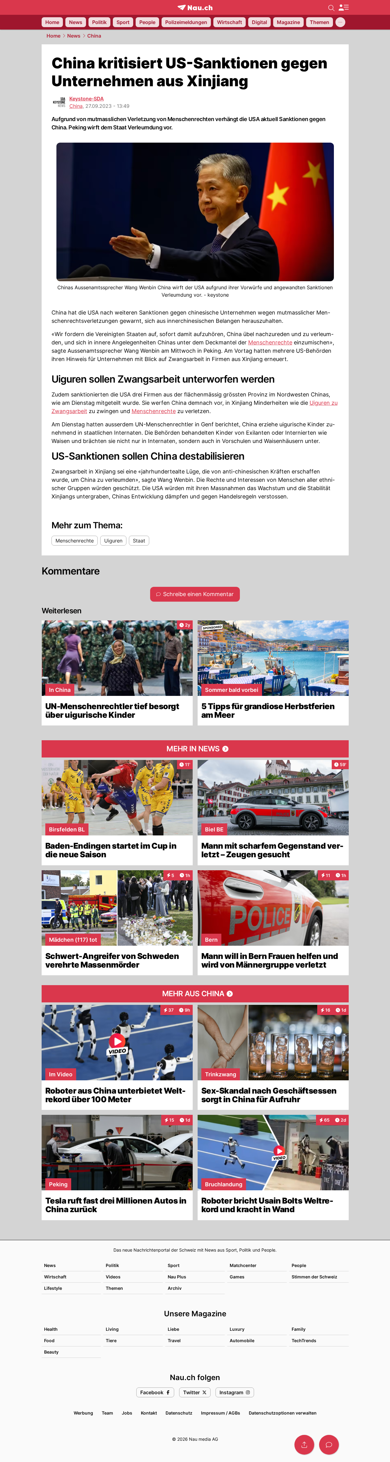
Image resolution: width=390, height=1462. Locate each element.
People (299, 1265)
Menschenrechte (270, 342)
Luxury (237, 1329)
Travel (174, 1340)
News (73, 36)
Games (237, 1276)
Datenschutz (179, 1412)
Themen (114, 1288)
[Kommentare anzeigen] (329, 1445)
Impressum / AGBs (220, 1412)
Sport (173, 1265)
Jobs (127, 1412)
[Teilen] (304, 1445)
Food (49, 1340)
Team (107, 1412)
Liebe (173, 1329)
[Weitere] (340, 22)
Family (299, 1329)
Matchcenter (243, 1265)
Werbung (83, 1412)
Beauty (51, 1351)
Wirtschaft (55, 1276)
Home (53, 36)
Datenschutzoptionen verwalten (283, 1412)
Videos (113, 1276)
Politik (112, 1265)
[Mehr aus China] (195, 993)
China (94, 36)
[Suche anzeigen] (331, 7)
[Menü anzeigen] (343, 7)
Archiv (175, 1288)
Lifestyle (53, 1288)
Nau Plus (177, 1276)
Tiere (111, 1340)
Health (51, 1329)
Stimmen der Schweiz (314, 1276)
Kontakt (149, 1412)
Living (112, 1329)
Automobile (242, 1340)
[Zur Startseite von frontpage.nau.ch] (195, 7)
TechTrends (304, 1340)
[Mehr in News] (195, 748)
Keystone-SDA (86, 98)
